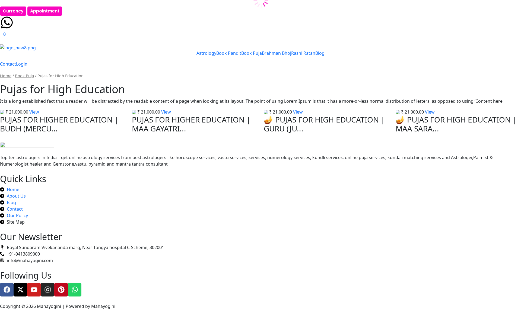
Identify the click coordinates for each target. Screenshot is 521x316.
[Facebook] (7, 289)
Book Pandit (228, 53)
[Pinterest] (61, 289)
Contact (8, 64)
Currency (13, 11)
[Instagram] (47, 289)
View (34, 112)
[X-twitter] (20, 289)
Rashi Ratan (303, 53)
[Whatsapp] (74, 289)
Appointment (44, 11)
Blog (320, 53)
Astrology (206, 53)
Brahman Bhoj (276, 53)
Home (5, 75)
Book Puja (251, 53)
